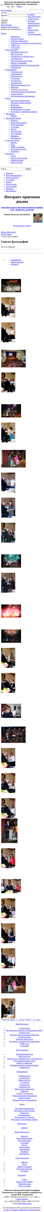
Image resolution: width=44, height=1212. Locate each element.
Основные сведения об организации (26, 43)
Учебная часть (17, 72)
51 (34, 1020)
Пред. (13, 1020)
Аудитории (15, 48)
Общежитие (16, 67)
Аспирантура (16, 83)
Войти (3, 33)
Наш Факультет (34, 17)
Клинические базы (18, 149)
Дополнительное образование (23, 92)
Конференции (16, 107)
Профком (14, 136)
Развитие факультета (19, 41)
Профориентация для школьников (25, 65)
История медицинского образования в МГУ (34, 24)
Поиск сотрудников (19, 158)
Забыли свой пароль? (10, 27)
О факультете (33, 19)
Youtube (12, 7)
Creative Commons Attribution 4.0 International (22, 1210)
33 (20, 1020)
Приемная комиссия (19, 52)
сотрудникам (16, 134)
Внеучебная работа (19, 123)
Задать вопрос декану (22, 226)
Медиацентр (16, 138)
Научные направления (20, 101)
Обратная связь (36, 11)
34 (23, 1020)
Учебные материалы (19, 89)
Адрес (13, 156)
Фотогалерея (16, 131)
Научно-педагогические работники (24, 1035)
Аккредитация (17, 94)
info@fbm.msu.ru (25, 1203)
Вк (8, 7)
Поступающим (12, 50)
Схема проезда (22, 1199)
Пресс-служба (16, 162)
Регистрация (6, 25)
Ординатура (16, 81)
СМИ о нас (15, 45)
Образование (11, 70)
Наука (8, 98)
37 (30, 1020)
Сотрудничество (13, 140)
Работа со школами (19, 63)
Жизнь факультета (13, 118)
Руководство (33, 30)
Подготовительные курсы (21, 61)
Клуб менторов (17, 125)
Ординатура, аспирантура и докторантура (24, 1059)
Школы (14, 143)
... (18, 1020)
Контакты (10, 154)
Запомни (4, 20)
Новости (14, 120)
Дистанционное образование (23, 96)
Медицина (10, 114)
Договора (15, 151)
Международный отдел (20, 85)
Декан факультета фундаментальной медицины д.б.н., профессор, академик (22, 208)
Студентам (15, 78)
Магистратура (16, 54)
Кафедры (14, 87)
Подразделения (17, 39)
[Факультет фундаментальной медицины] (2, 4)
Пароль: (4, 15)
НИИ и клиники (18, 147)
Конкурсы (15, 105)
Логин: (4, 13)
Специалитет (16, 74)
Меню (19, 6)
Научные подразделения (21, 103)
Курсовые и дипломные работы (24, 112)
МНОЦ (14, 116)
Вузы (13, 145)
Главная (31, 14)
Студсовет (15, 127)
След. (38, 1020)
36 (28, 1020)
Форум (13, 129)
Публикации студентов (20, 109)
